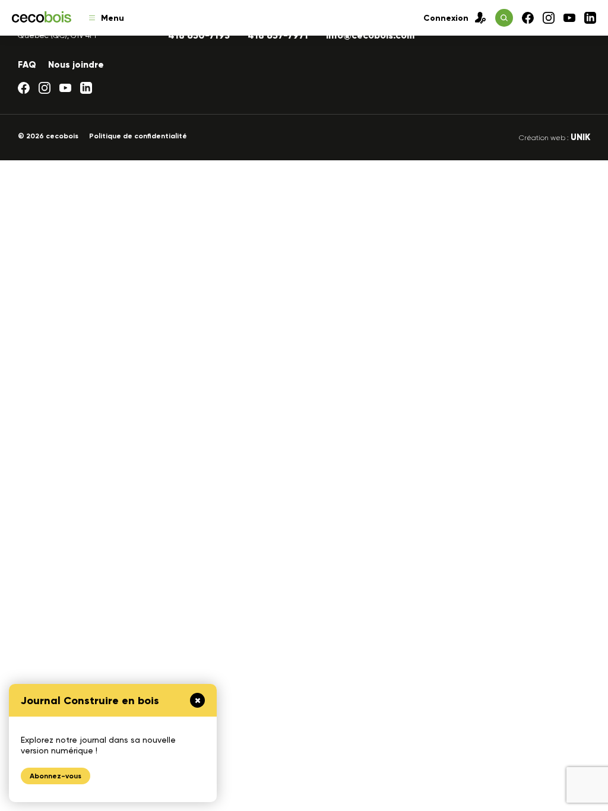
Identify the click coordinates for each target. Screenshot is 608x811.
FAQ (27, 64)
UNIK (580, 137)
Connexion (445, 18)
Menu (112, 18)
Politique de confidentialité (138, 136)
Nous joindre (76, 64)
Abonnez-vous (55, 776)
